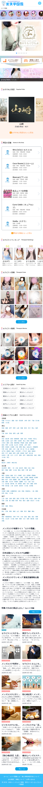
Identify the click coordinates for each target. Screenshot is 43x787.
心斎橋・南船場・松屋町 (31, 477)
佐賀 (36, 519)
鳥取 (10, 511)
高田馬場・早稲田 (19, 443)
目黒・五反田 (5, 441)
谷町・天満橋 (21, 479)
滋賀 (6, 506)
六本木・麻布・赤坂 (7, 443)
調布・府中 (22, 455)
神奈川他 (14, 463)
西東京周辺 (30, 455)
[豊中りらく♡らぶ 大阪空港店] (21, 36)
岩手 (10, 428)
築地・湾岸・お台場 (7, 445)
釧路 (3, 423)
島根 (14, 511)
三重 (26, 470)
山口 (18, 511)
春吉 (33, 517)
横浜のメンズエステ (9, 396)
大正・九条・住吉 (29, 481)
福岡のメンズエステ (27, 408)
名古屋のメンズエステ (27, 396)
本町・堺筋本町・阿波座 (8, 477)
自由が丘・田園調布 (32, 447)
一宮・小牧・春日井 (17, 468)
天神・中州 (16, 517)
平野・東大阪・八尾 (7, 486)
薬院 (29, 517)
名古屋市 (4, 468)
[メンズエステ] (12, 3)
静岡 (23, 470)
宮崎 (28, 519)
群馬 (14, 433)
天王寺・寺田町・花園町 (16, 481)
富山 (33, 428)
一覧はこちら (35, 612)
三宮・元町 (5, 498)
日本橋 (31, 486)
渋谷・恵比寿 (5, 439)
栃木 (6, 433)
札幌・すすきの (6, 420)
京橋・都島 (5, 481)
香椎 (36, 517)
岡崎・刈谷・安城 (29, 468)
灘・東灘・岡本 (13, 500)
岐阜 (30, 470)
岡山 (3, 511)
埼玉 (8, 457)
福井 (36, 428)
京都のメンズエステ (26, 400)
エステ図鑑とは (15, 776)
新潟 (25, 428)
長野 (21, 433)
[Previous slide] (2, 14)
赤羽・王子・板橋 (7, 453)
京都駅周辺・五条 (15, 491)
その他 (7, 423)
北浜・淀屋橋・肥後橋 (29, 475)
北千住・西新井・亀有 (8, 451)
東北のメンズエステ (27, 388)
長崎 (20, 519)
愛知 (19, 470)
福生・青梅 (37, 455)
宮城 (3, 428)
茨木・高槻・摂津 (32, 484)
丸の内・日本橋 (18, 445)
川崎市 (8, 463)
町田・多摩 (16, 453)
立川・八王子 (14, 455)
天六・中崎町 (18, 475)
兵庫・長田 (12, 498)
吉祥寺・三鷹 (5, 455)
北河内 (16, 486)
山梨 (18, 433)
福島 (6, 428)
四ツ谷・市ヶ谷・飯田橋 (27, 449)
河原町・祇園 (5, 491)
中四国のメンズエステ (10, 408)
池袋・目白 (23, 439)
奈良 (3, 506)
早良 (3, 519)
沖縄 (3, 521)
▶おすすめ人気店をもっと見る (21, 132)
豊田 (9, 468)
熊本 (16, 519)
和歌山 (11, 506)
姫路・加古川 (30, 500)
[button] (16, 53)
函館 (13, 420)
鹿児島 (32, 519)
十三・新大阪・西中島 (8, 484)
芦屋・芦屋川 (29, 498)
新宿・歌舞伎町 (14, 439)
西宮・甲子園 (20, 498)
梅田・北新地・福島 (7, 475)
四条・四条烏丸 (26, 491)
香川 (25, 511)
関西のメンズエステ (26, 404)
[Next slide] (41, 14)
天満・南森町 (13, 479)
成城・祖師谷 (31, 451)
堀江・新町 (20, 477)
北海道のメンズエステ (10, 388)
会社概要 (11, 779)
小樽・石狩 (27, 420)
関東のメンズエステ (9, 392)
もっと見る (21, 322)
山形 (18, 428)
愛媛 (29, 511)
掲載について (20, 779)
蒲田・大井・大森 (14, 449)
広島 (6, 511)
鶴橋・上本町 (30, 479)
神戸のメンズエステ (9, 404)
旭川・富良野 (19, 420)
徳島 (21, 511)
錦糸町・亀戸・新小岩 (26, 453)
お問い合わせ (30, 779)
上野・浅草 (27, 445)
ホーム (6, 776)
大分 (24, 519)
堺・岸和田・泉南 (20, 484)
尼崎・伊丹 (37, 498)
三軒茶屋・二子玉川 (21, 451)
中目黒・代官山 (32, 439)
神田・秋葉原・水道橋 (8, 447)
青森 (21, 428)
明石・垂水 (22, 500)
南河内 (21, 486)
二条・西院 (35, 491)
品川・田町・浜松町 (16, 441)
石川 (29, 428)
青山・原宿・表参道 (28, 441)
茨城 (10, 433)
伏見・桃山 (5, 493)
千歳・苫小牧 (35, 420)
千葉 (3, 433)
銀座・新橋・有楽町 (31, 443)
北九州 (7, 519)
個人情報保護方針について (30, 776)
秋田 (14, 428)
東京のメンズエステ (26, 392)
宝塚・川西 (5, 500)
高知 (33, 511)
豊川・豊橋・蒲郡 (7, 470)
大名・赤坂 (23, 517)
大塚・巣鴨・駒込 (20, 447)
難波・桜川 (5, 479)
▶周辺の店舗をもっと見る (21, 233)
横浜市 (3, 463)
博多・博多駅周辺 (7, 517)
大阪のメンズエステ (9, 400)
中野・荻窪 (5, 449)
